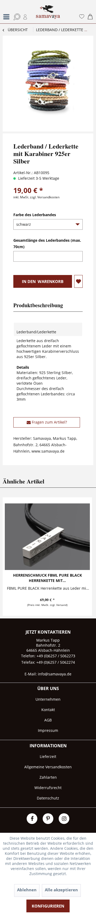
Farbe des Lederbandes (34, 214)
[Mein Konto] (25, 16)
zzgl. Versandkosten (44, 197)
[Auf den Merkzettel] (78, 281)
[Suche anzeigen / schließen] (15, 16)
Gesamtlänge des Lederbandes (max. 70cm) (47, 243)
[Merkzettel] (81, 16)
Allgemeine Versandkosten (48, 766)
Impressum (48, 730)
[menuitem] (5, 11)
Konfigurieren (48, 906)
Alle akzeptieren (61, 889)
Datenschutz (48, 798)
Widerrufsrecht (48, 787)
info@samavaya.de (54, 673)
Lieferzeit (48, 756)
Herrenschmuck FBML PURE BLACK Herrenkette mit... (47, 578)
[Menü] (7, 16)
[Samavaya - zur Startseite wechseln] (48, 14)
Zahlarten (48, 777)
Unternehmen (48, 699)
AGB (48, 720)
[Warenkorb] (90, 16)
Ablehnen (27, 889)
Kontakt (48, 709)
